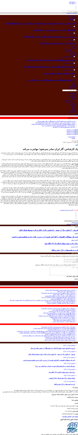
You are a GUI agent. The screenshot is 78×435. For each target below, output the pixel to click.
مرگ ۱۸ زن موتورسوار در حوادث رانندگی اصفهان (62, 317)
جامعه (73, 17)
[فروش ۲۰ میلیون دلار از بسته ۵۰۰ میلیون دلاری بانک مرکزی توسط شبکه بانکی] (76, 227)
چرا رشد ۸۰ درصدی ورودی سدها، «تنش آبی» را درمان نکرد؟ (59, 337)
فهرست (76, 114)
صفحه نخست (71, 15)
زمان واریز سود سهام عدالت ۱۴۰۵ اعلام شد (64, 127)
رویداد (73, 83)
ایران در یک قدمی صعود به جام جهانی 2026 (64, 320)
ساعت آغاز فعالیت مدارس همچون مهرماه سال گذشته (61, 314)
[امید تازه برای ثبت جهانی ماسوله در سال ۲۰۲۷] (72, 40)
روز (74, 281)
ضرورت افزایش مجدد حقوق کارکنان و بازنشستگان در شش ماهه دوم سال (56, 121)
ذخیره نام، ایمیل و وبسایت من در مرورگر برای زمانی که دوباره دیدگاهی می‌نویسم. (55, 264)
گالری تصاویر (71, 87)
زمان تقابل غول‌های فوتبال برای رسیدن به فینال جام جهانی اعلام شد (49, 67)
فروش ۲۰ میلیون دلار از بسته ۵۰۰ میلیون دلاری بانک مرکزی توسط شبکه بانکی (55, 122)
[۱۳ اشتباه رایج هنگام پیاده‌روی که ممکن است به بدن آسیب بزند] (72, 76)
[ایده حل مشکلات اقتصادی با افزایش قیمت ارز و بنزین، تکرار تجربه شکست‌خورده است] (76, 233)
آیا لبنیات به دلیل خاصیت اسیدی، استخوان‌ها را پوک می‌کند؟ (60, 290)
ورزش (73, 55)
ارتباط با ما (72, 3)
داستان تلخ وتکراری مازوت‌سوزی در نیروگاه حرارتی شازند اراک (59, 312)
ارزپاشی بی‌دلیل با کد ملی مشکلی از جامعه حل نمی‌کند (61, 303)
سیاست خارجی (68, 49)
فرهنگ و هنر (72, 18)
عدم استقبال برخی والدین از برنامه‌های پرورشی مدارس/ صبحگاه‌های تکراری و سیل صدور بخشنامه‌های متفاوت (47, 332)
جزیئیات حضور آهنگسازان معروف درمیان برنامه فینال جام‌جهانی (51, 60)
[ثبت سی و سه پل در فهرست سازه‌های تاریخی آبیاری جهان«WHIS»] (71, 33)
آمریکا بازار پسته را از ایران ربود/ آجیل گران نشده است (61, 329)
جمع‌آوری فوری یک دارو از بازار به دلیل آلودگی (63, 318)
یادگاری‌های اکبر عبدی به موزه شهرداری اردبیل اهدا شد (54, 30)
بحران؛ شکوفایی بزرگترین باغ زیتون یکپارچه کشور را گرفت (60, 334)
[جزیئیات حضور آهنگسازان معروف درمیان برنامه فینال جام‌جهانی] (68, 56)
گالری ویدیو (72, 86)
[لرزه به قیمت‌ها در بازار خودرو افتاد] (74, 246)
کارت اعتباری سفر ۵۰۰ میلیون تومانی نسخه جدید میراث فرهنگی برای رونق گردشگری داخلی (40, 23)
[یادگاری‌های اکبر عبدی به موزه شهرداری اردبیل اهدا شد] (72, 26)
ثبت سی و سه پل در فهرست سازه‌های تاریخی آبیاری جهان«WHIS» (49, 37)
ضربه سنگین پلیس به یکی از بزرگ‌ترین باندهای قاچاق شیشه (60, 296)
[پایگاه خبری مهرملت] (72, 13)
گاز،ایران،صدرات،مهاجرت (66, 210)
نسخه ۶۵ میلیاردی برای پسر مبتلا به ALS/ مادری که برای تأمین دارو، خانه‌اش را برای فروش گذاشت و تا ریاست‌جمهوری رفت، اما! (42, 300)
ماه (74, 284)
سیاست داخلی (68, 51)
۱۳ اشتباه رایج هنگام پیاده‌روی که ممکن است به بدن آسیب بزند (51, 80)
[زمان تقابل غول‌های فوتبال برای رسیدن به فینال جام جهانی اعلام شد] (69, 63)
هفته (74, 283)
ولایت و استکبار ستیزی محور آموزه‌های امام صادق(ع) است (60, 338)
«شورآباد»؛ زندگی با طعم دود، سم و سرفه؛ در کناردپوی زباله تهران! (58, 293)
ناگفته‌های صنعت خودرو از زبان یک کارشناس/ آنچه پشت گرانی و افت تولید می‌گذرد (54, 328)
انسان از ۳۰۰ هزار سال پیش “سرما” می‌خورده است (62, 311)
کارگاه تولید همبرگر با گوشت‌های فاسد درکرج (63, 310)
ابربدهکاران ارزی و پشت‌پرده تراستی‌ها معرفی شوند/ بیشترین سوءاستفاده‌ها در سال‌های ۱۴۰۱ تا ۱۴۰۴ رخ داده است (46, 331)
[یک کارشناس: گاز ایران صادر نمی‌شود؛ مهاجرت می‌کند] (76, 145)
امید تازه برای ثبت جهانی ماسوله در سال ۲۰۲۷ (57, 43)
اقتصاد (73, 46)
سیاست (73, 48)
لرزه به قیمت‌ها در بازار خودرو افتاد (64, 250)
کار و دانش (72, 53)
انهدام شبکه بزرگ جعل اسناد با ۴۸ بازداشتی (62, 378)
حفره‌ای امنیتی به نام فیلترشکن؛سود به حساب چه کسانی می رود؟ (58, 125)
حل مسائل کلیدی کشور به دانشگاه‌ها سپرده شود (63, 298)
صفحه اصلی (72, 2)
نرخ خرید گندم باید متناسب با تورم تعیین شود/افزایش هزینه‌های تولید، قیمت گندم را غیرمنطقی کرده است (48, 335)
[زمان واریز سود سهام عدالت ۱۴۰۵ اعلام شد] (74, 240)
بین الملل (72, 52)
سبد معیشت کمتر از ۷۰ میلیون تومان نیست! (64, 294)
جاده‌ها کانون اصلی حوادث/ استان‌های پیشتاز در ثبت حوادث (60, 301)
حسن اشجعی (74, 222)
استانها (73, 84)
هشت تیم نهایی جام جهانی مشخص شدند (59, 73)
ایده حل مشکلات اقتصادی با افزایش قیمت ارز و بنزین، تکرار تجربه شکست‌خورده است (53, 124)
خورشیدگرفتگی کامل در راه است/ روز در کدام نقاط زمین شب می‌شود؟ (57, 315)
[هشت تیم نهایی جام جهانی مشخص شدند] (69, 70)
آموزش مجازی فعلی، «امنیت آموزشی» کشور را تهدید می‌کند (60, 340)
